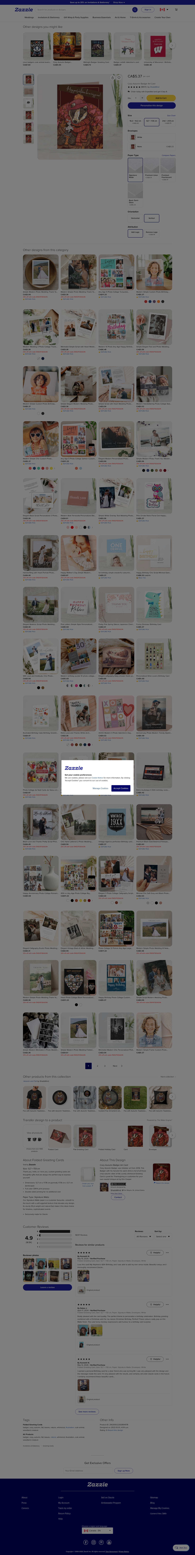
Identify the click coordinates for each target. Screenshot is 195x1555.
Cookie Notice (97, 778)
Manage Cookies (100, 788)
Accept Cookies (121, 788)
